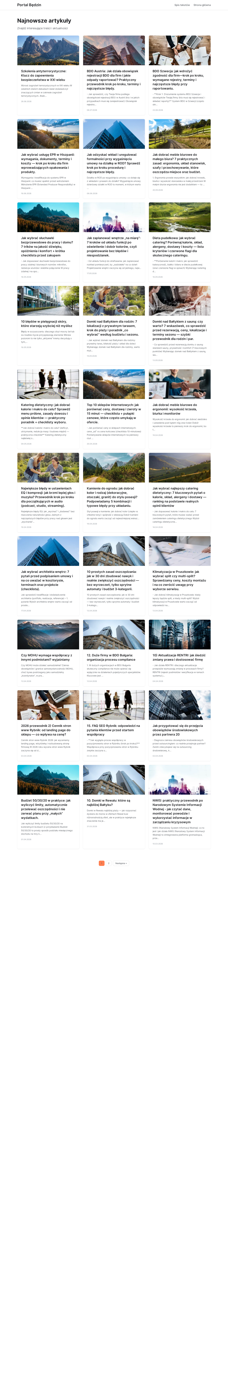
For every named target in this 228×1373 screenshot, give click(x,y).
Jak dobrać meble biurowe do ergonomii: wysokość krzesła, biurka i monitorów (175, 409)
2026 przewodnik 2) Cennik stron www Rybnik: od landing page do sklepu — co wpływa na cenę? (46, 730)
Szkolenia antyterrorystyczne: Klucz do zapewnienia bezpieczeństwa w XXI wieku (43, 75)
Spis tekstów (182, 4)
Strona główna (202, 4)
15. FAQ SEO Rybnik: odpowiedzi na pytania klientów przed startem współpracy (113, 730)
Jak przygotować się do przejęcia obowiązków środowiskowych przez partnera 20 (178, 730)
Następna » (121, 863)
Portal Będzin (29, 5)
